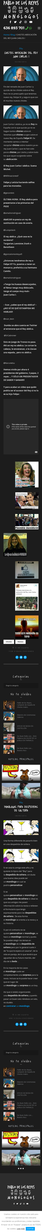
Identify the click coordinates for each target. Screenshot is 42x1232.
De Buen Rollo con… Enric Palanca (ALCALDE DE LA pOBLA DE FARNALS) (27, 738)
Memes (20, 642)
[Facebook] (10, 22)
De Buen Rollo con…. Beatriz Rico (25, 749)
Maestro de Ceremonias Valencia (26, 716)
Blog (13, 34)
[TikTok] (20, 22)
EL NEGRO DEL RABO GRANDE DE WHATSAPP (22, 791)
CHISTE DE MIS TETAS (22, 774)
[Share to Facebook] (17, 657)
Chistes (9, 642)
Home (6, 34)
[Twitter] (15, 22)
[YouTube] (30, 22)
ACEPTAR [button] (30, 1229)
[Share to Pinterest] (25, 657)
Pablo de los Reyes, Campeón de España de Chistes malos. (26, 705)
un (18, 1006)
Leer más (21, 1228)
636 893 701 (14, 28)
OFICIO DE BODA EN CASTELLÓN (25, 727)
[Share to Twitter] (21, 657)
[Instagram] (25, 22)
